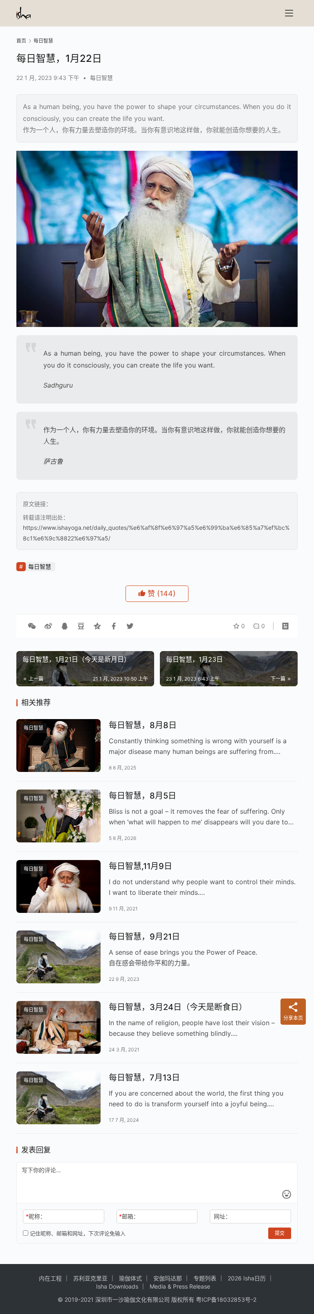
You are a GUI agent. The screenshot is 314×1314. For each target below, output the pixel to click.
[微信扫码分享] (32, 626)
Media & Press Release (180, 1286)
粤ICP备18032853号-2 (226, 1299)
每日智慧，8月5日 (142, 796)
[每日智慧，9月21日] (58, 956)
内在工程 (50, 1278)
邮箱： (129, 1216)
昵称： (36, 1216)
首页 (21, 41)
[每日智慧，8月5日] (58, 816)
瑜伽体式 (130, 1278)
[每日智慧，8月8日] (58, 745)
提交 (280, 1233)
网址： (222, 1216)
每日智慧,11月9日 (140, 866)
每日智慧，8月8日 (143, 725)
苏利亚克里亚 (90, 1278)
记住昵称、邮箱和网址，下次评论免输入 (77, 1233)
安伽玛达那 (167, 1278)
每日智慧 (101, 77)
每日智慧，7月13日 (144, 1078)
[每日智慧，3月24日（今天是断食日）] (58, 1027)
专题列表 (204, 1278)
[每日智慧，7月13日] (58, 1097)
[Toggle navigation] (289, 13)
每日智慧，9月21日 (144, 937)
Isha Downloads (117, 1286)
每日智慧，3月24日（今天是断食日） (178, 1007)
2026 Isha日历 (247, 1278)
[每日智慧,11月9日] (58, 886)
